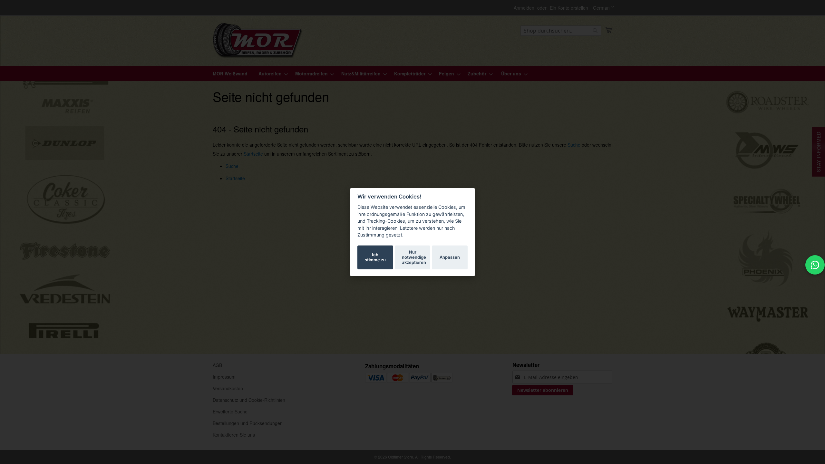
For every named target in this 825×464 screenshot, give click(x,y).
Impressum (224, 376)
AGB (217, 365)
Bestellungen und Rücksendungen (248, 423)
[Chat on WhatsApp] (815, 265)
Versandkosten (228, 388)
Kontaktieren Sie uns (234, 434)
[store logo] (258, 40)
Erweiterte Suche (230, 411)
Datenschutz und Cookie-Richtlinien (249, 400)
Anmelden (524, 8)
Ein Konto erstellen (569, 8)
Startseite (253, 153)
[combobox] (560, 30)
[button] (603, 7)
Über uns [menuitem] (511, 73)
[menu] (412, 73)
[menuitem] (230, 73)
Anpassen (450, 257)
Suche (574, 144)
